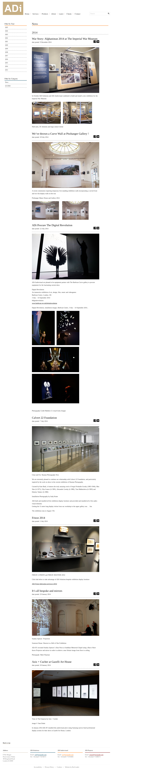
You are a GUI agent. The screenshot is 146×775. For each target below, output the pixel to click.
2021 (6, 41)
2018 (6, 52)
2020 (6, 45)
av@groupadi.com (67, 755)
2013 (6, 70)
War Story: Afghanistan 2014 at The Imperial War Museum (65, 38)
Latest (61, 14)
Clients (69, 14)
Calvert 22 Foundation (44, 417)
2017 (6, 56)
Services (36, 14)
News (6, 82)
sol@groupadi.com (40, 755)
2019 (6, 48)
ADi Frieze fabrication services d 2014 (44, 584)
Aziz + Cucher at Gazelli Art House (52, 661)
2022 (6, 38)
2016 (6, 59)
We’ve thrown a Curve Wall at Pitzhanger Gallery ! (60, 133)
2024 (6, 31)
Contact (77, 14)
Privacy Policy (49, 767)
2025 (6, 27)
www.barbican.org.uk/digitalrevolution (44, 303)
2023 (6, 34)
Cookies (59, 767)
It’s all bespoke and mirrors (47, 590)
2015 (6, 63)
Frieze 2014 (38, 517)
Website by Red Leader (72, 767)
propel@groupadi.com (96, 755)
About (53, 14)
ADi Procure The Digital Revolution (52, 225)
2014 (6, 66)
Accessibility (38, 767)
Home (27, 14)
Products (45, 14)
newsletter (8, 86)
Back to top (6, 743)
